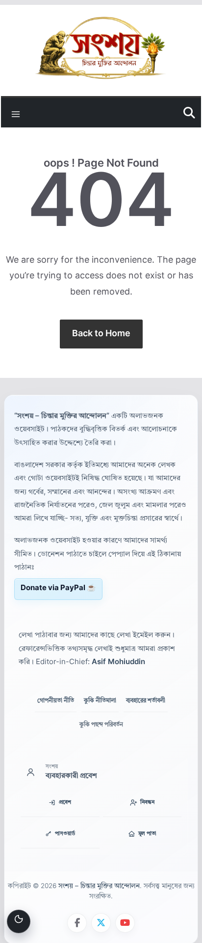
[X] (101, 923)
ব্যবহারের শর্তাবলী (145, 701)
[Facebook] (77, 923)
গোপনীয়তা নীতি (55, 701)
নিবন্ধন (147, 802)
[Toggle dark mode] (18, 921)
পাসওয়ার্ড (65, 834)
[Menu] (15, 112)
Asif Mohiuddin (118, 662)
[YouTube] (125, 923)
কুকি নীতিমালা (100, 701)
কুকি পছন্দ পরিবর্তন (101, 725)
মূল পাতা (147, 834)
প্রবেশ (65, 802)
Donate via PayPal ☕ (58, 588)
